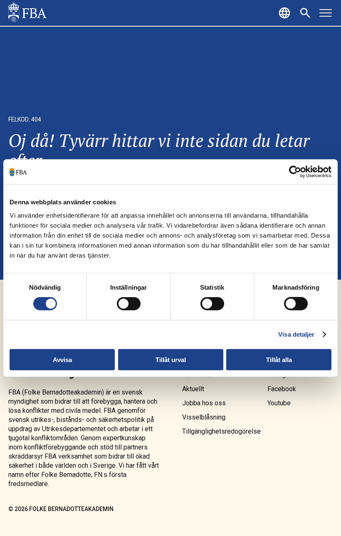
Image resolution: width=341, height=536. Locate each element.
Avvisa (62, 359)
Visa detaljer (296, 334)
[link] (27, 13)
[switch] (129, 303)
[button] (286, 13)
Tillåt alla (279, 359)
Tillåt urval (171, 359)
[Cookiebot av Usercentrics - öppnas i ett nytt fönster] (295, 172)
